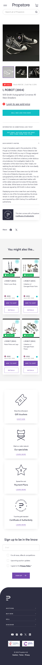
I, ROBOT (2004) (13, 90)
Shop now (21, 419)
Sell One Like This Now (21, 113)
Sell (8, 619)
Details (11, 310)
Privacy (27, 655)
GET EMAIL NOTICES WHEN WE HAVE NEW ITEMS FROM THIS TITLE (21, 133)
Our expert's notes (11, 143)
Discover (10, 625)
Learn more (21, 454)
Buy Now (9, 614)
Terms (21, 655)
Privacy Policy (25, 566)
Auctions (10, 608)
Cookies (15, 655)
